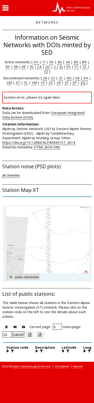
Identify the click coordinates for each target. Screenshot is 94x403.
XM (9, 82)
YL (26, 82)
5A (68, 62)
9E (23, 66)
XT (18, 82)
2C (61, 78)
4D (59, 62)
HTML (39, 147)
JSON (48, 147)
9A (15, 66)
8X (8, 66)
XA (77, 78)
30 (51, 62)
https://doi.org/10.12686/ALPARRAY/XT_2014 (38, 142)
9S (32, 66)
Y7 (76, 66)
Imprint (78, 366)
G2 (47, 66)
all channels (11, 175)
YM (34, 82)
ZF (66, 82)
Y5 (43, 82)
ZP (74, 82)
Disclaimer (62, 366)
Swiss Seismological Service (31, 366)
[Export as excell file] (29, 335)
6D (69, 78)
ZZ (46, 71)
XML (56, 147)
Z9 (59, 82)
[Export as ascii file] (39, 335)
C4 (39, 66)
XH (85, 78)
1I (43, 62)
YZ (84, 66)
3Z (53, 78)
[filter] (12, 351)
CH (36, 62)
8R (84, 62)
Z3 (51, 82)
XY (68, 66)
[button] (5, 8)
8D (76, 62)
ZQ (83, 82)
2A (45, 78)
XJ (61, 66)
